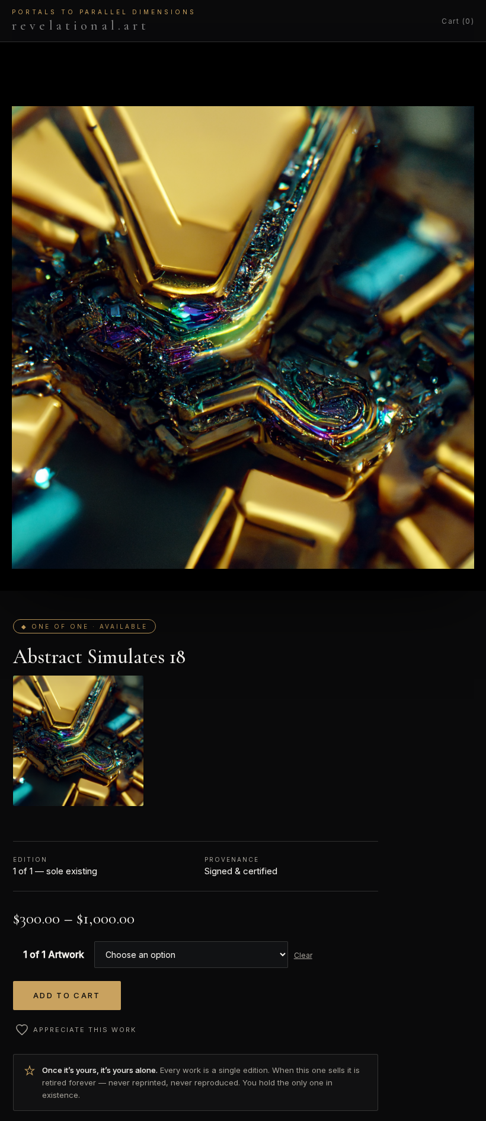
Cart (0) (458, 21)
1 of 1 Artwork (53, 954)
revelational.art (104, 20)
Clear (303, 955)
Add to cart (67, 995)
